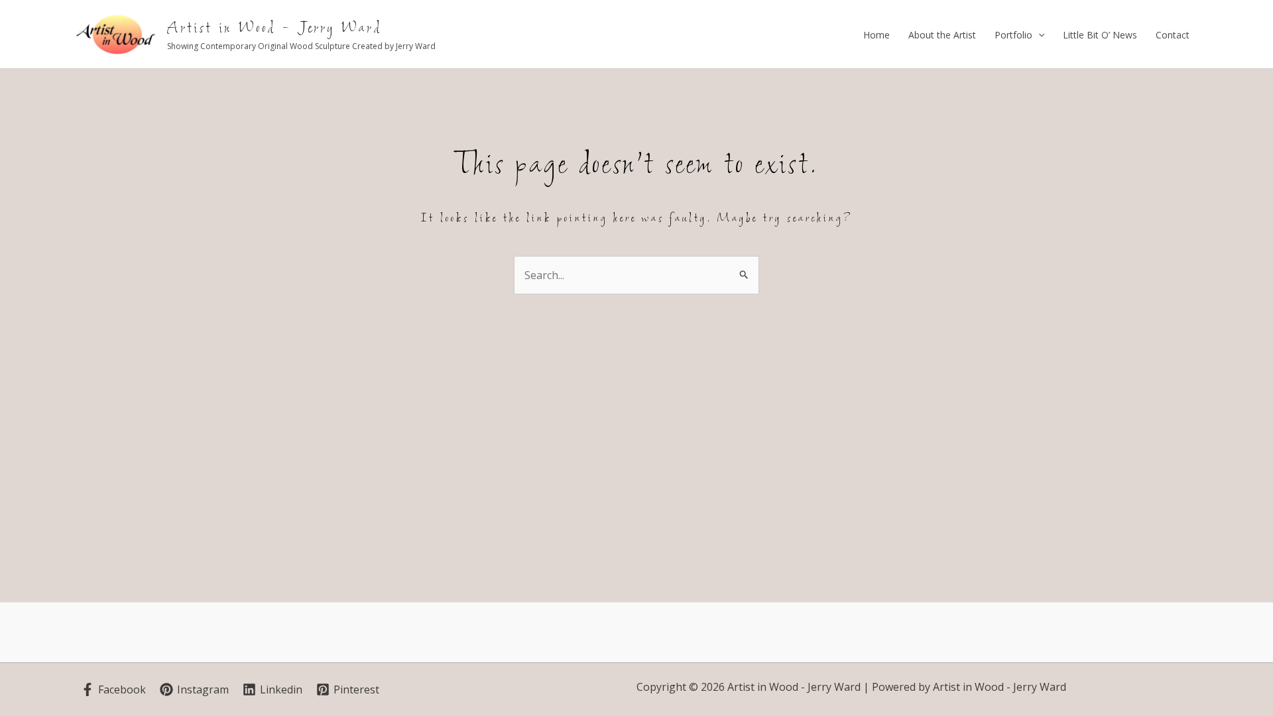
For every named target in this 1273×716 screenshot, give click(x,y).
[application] (1038, 35)
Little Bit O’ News (1100, 35)
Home (876, 35)
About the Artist (942, 35)
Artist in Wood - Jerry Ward (274, 28)
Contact (1172, 35)
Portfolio (1013, 35)
